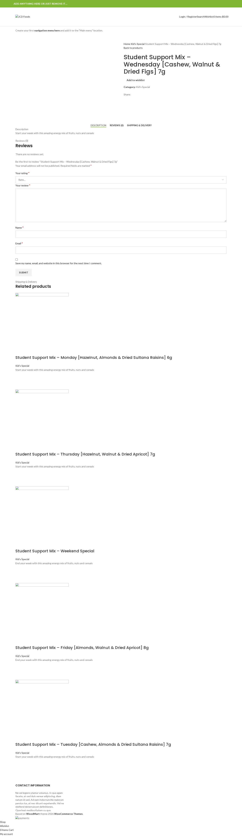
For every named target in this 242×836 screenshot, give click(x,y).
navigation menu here (47, 30)
